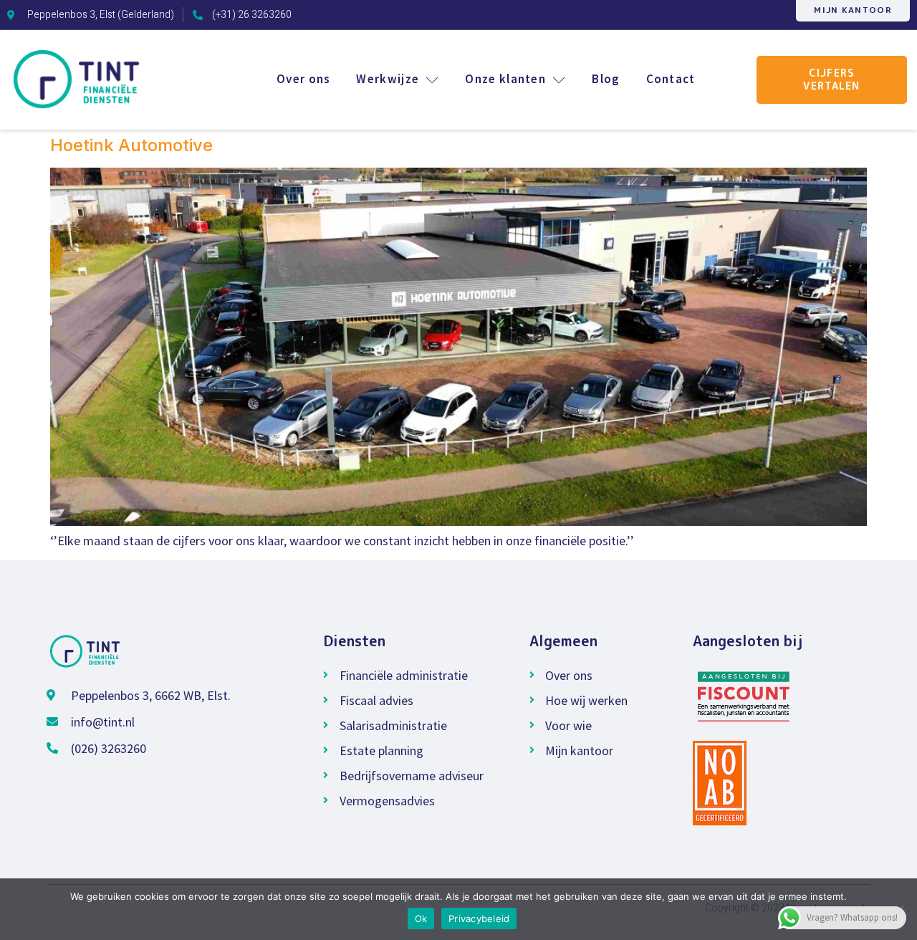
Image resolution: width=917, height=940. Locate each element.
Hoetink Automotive (131, 145)
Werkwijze (387, 79)
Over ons (303, 79)
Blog (606, 79)
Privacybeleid (478, 918)
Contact (671, 79)
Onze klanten (505, 79)
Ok (421, 918)
